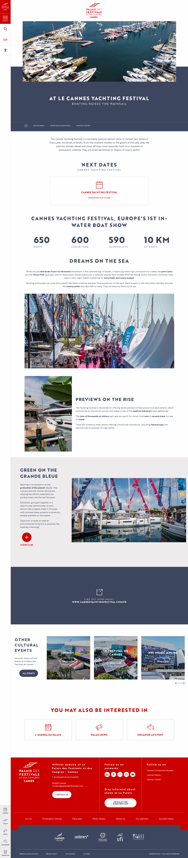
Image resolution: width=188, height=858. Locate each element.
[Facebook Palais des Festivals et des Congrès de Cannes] (113, 774)
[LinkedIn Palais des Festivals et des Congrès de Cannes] (107, 774)
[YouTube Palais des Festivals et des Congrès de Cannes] (132, 774)
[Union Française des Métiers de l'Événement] (81, 837)
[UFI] (120, 837)
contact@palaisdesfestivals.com (67, 786)
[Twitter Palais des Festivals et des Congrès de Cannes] (120, 774)
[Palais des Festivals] (5, 6)
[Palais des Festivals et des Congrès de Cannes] (29, 772)
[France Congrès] (102, 837)
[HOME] (26, 126)
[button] (5, 29)
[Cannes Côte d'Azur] (59, 837)
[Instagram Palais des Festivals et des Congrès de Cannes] (126, 774)
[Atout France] (138, 837)
